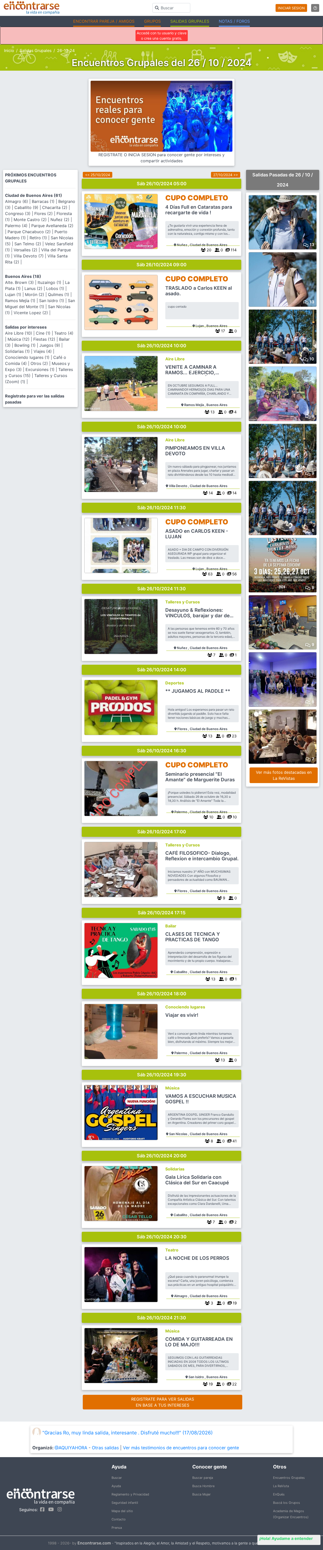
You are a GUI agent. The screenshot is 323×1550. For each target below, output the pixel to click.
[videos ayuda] (315, 8)
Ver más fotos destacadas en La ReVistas (284, 775)
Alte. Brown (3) (20, 282)
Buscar (117, 1478)
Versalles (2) (26, 249)
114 (233, 250)
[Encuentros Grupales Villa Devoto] (121, 464)
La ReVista (281, 1486)
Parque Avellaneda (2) (52, 225)
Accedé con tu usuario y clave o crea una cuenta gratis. (161, 35)
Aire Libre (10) (19, 333)
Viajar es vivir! (181, 1015)
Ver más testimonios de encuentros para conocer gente (181, 1447)
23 (234, 736)
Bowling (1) (25, 345)
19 (234, 1303)
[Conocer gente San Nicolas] (121, 1112)
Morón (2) (35, 294)
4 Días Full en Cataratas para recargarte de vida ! (198, 210)
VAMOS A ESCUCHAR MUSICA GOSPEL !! (200, 1099)
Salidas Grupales (35, 50)
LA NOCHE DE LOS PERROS (197, 1258)
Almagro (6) (17, 201)
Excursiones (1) (40, 369)
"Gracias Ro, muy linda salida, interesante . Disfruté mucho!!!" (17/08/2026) (127, 1433)
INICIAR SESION (291, 8)
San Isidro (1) (52, 300)
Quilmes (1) (59, 294)
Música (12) (19, 339)
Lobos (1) (55, 288)
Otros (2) (40, 363)
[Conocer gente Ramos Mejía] (121, 383)
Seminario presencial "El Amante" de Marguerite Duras (200, 777)
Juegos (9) (50, 345)
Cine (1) (44, 333)
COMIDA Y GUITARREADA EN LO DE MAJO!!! (199, 1342)
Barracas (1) (44, 201)
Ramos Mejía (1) (21, 300)
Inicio (9, 50)
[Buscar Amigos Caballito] (121, 1193)
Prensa (117, 1528)
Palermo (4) (17, 225)
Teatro (171, 1249)
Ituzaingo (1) (50, 282)
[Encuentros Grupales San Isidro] (121, 1355)
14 (234, 493)
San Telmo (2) (28, 243)
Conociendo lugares (185, 1006)
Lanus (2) (34, 288)
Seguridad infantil (125, 1503)
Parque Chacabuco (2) (30, 231)
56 (234, 574)
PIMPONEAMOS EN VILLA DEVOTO (195, 451)
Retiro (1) (39, 237)
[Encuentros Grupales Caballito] (121, 950)
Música (172, 1087)
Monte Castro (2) (31, 219)
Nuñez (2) (60, 219)
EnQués (279, 1494)
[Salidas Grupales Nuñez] (121, 221)
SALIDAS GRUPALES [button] (189, 21)
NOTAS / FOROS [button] (234, 21)
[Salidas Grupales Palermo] (121, 1031)
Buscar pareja (202, 1478)
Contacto (119, 1519)
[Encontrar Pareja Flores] (121, 707)
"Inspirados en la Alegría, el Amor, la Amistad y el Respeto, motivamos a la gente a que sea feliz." (195, 1543)
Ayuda (116, 1486)
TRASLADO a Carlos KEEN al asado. (198, 291)
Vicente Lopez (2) (31, 312)
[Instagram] (58, 1509)
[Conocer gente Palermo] (121, 788)
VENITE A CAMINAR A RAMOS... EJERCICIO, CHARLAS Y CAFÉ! (191, 370)
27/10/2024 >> (225, 175)
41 (234, 1141)
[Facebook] (41, 1509)
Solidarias (174, 1168)
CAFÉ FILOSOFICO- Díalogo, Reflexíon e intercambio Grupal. (202, 856)
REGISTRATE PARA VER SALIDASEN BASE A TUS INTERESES (162, 1402)
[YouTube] (50, 1509)
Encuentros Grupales (289, 1478)
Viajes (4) (43, 351)
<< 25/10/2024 (97, 175)
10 (234, 817)
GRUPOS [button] (152, 21)
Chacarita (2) (55, 207)
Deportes (174, 682)
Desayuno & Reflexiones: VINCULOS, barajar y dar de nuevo (197, 613)
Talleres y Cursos (182, 601)
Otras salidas (105, 1447)
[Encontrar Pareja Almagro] (121, 1274)
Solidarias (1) (18, 351)
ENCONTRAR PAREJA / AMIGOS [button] (103, 21)
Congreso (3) (18, 213)
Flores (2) (44, 213)
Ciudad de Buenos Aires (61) (33, 195)
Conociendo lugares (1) (28, 357)
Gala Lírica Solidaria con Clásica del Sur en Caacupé (197, 1180)
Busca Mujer (201, 1494)
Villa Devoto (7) (29, 255)
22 (234, 1384)
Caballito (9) (27, 207)
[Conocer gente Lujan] (121, 545)
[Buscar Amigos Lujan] (121, 302)
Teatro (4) (63, 333)
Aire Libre (175, 358)
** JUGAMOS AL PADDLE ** (197, 691)
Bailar (170, 925)
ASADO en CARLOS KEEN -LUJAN (196, 534)
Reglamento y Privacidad (130, 1494)
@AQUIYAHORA (71, 1447)
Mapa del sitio (122, 1511)
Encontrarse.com (94, 1542)
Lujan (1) (13, 294)
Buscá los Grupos (286, 1503)
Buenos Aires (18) (23, 276)
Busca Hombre (203, 1486)
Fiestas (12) (45, 339)
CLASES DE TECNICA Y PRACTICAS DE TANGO (192, 937)
